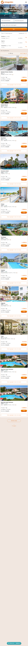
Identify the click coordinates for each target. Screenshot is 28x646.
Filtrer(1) (12, 643)
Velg (24, 80)
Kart (19, 643)
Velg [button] (26, 37)
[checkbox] (2, 57)
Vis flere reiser (14, 420)
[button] (7, 21)
